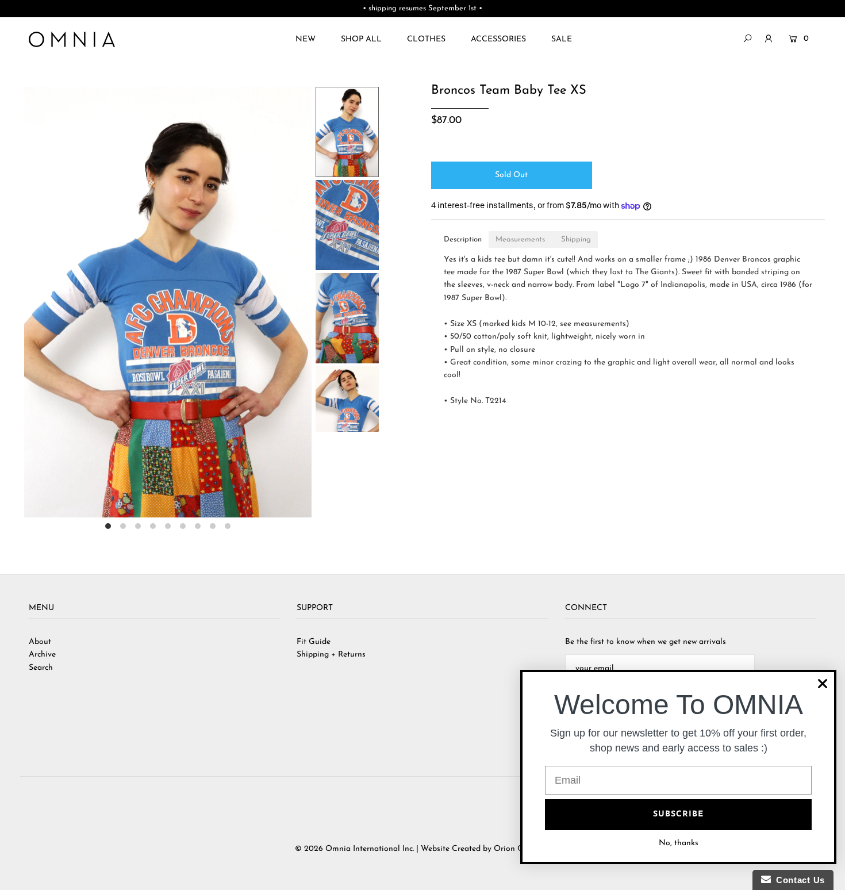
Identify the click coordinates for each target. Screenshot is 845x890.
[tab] (463, 239)
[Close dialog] (822, 683)
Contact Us (798, 880)
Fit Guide (314, 642)
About (40, 642)
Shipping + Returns (331, 654)
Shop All (361, 39)
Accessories (498, 39)
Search (41, 667)
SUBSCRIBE (678, 814)
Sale (561, 39)
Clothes (426, 39)
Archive (42, 654)
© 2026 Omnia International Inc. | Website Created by (394, 849)
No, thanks (678, 843)
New (305, 39)
